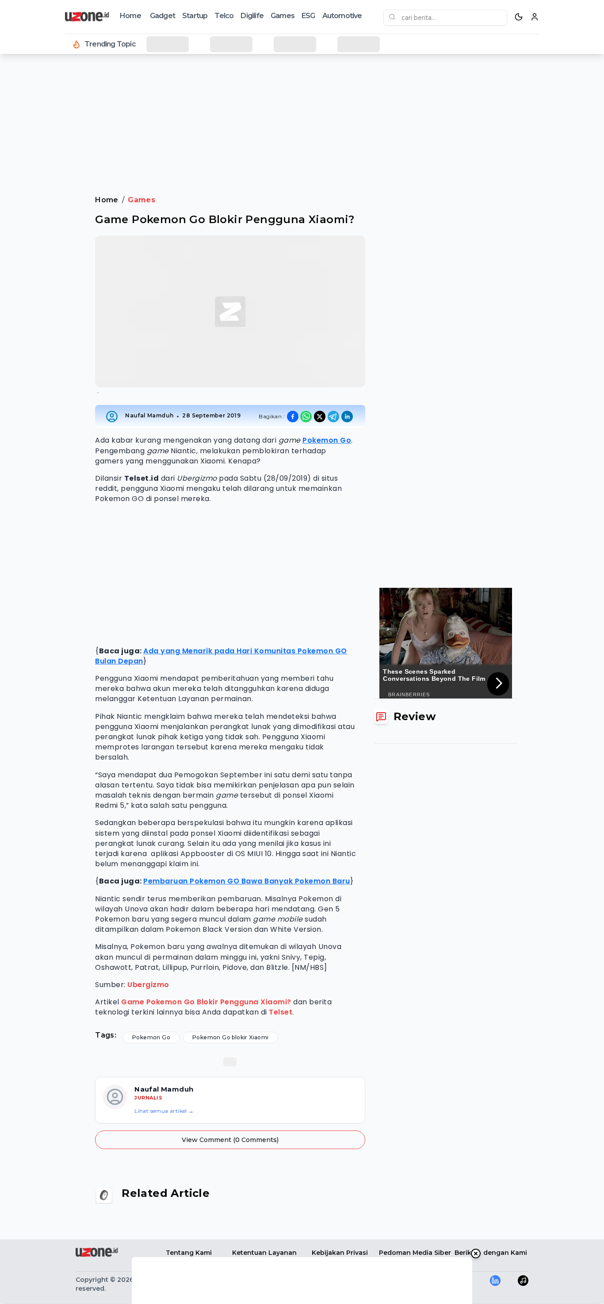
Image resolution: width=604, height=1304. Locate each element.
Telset (280, 1012)
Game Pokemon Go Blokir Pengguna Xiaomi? (206, 1002)
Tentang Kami (189, 1253)
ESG (308, 16)
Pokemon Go (326, 440)
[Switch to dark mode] (518, 16)
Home (130, 16)
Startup (194, 16)
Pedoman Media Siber (415, 1253)
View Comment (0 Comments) (230, 1140)
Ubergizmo (148, 985)
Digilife (252, 16)
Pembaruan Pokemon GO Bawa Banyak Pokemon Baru (246, 881)
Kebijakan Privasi (340, 1253)
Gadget (162, 16)
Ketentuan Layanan (264, 1253)
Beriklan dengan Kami (491, 1253)
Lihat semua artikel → (164, 1110)
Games (282, 16)
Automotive (342, 16)
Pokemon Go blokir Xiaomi (230, 1037)
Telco (223, 16)
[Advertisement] (42, 203)
